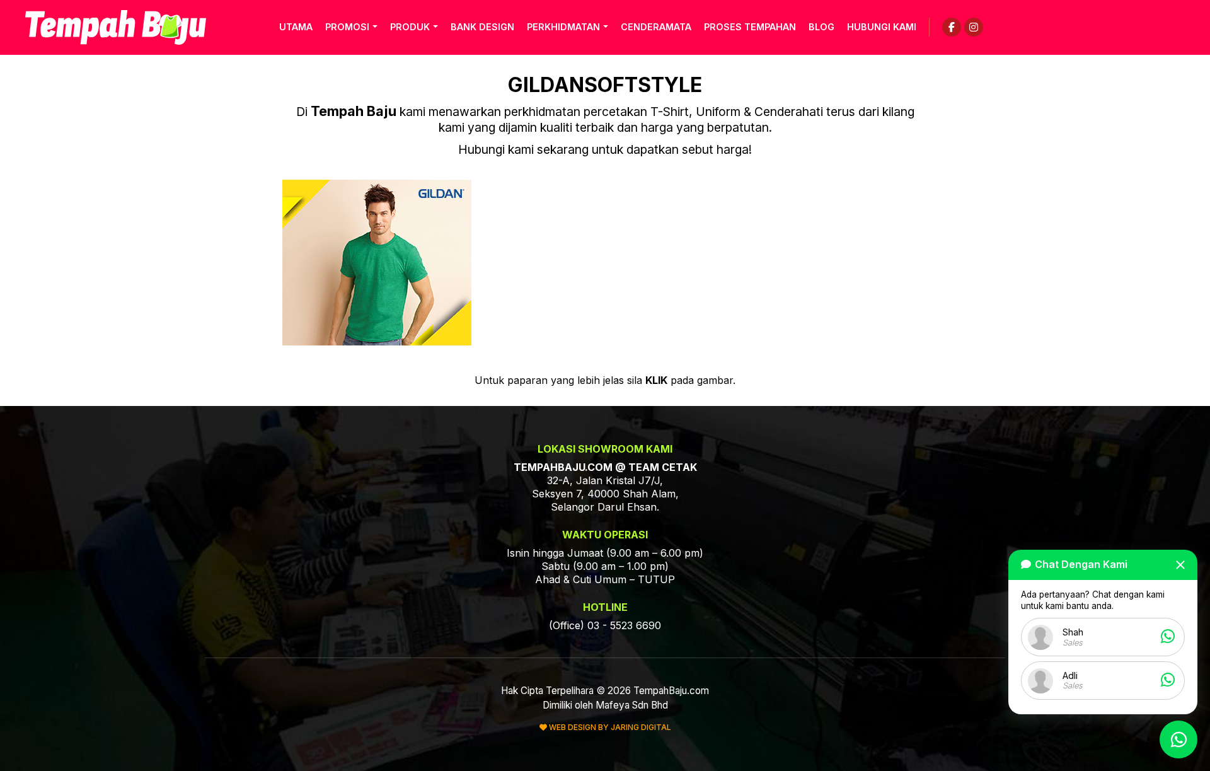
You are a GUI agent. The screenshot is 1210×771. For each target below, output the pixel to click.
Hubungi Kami (881, 26)
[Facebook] (951, 27)
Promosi (347, 26)
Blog (821, 26)
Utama (296, 26)
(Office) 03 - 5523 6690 (605, 625)
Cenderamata (656, 26)
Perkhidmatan (563, 26)
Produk (410, 26)
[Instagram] (973, 27)
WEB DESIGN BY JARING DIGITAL (609, 727)
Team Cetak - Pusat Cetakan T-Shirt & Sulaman (115, 27)
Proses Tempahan (750, 26)
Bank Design (482, 26)
